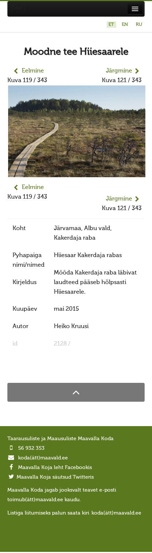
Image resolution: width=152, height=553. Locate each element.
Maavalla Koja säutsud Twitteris (55, 477)
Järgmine (119, 71)
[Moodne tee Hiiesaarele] (76, 172)
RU (139, 24)
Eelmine (33, 71)
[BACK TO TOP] (76, 392)
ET (111, 24)
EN (125, 24)
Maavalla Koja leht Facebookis (55, 467)
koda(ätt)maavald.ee (43, 458)
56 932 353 (31, 448)
